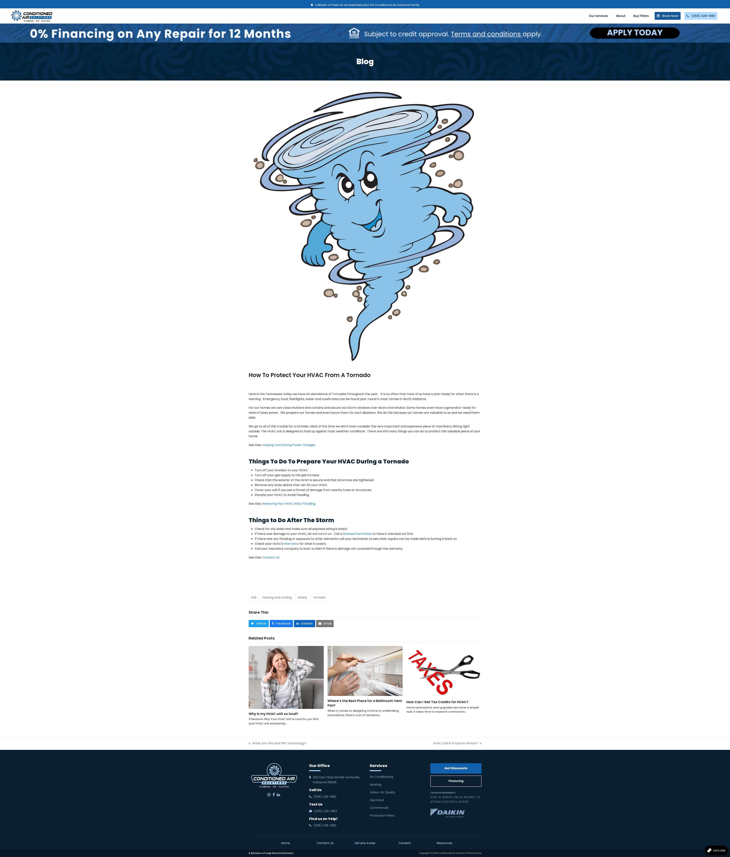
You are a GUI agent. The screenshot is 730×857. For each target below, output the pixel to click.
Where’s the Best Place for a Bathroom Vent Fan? (365, 703)
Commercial (379, 808)
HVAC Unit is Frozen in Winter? (455, 743)
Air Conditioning (381, 777)
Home (285, 843)
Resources (444, 843)
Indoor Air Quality (383, 792)
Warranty (291, 544)
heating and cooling (277, 597)
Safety (302, 597)
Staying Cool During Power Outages (289, 445)
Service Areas (365, 843)
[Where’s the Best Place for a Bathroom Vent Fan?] (365, 671)
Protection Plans (382, 815)
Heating (376, 784)
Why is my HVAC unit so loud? (273, 714)
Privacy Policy (474, 853)
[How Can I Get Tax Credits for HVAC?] (444, 671)
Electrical (377, 800)
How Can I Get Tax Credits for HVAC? (437, 702)
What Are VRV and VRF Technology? (277, 743)
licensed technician (357, 534)
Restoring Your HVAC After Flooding (288, 503)
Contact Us (271, 557)
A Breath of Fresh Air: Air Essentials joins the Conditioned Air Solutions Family (367, 5)
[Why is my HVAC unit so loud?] (286, 677)
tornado (319, 597)
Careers (405, 843)
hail (253, 597)
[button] (259, 623)
